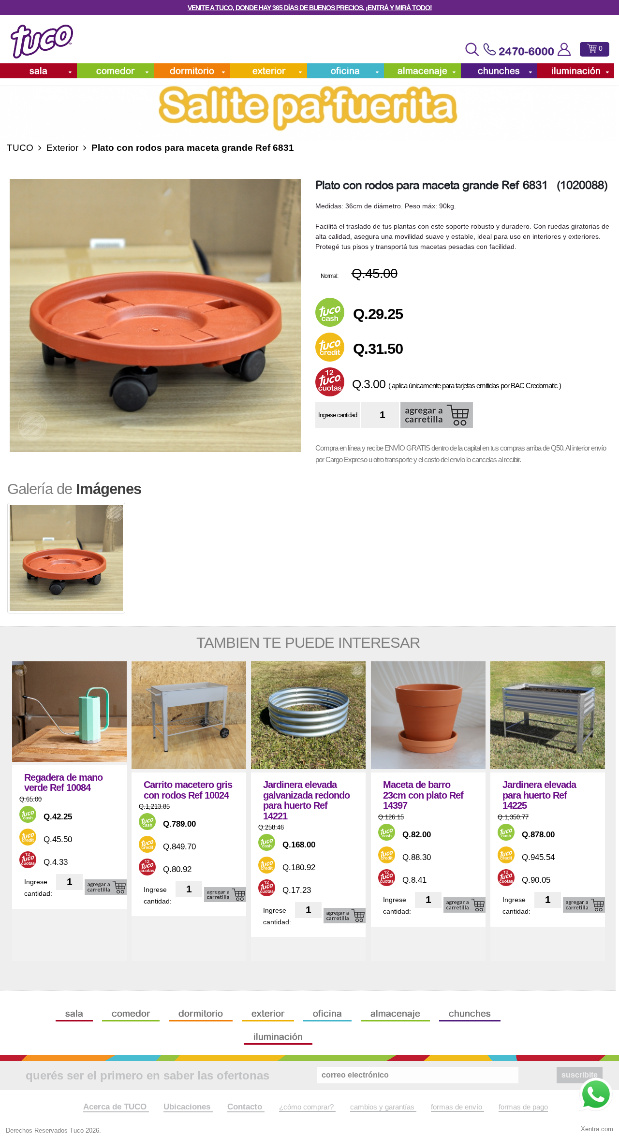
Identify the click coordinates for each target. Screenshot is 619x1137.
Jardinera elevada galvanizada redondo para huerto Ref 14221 (306, 800)
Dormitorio (192, 70)
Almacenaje (422, 70)
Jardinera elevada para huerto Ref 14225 (539, 795)
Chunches (499, 70)
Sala (38, 70)
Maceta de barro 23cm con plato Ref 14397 (423, 795)
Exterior (268, 70)
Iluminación (576, 70)
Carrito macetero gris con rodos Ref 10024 (188, 790)
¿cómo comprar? (307, 1107)
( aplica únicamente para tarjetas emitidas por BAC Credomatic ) (474, 385)
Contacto (246, 1106)
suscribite (579, 1075)
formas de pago (523, 1107)
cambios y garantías (383, 1107)
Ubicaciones (188, 1106)
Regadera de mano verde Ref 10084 (63, 783)
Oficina (345, 70)
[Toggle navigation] (472, 49)
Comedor (115, 70)
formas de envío (457, 1107)
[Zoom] (155, 315)
